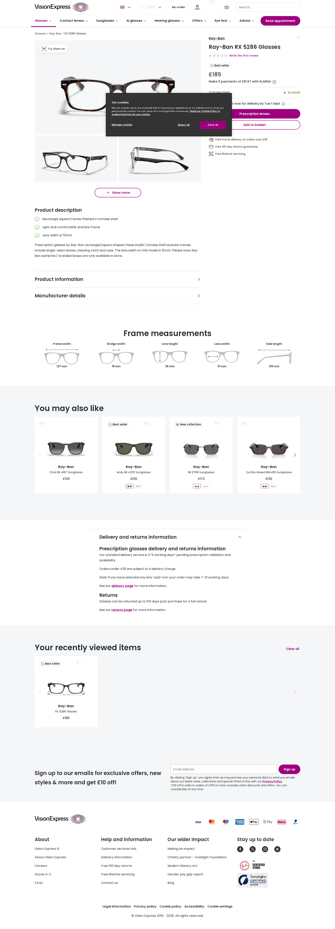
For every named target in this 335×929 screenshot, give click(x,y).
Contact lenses (72, 20)
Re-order (178, 7)
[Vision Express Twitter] (253, 849)
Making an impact (181, 848)
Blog (171, 883)
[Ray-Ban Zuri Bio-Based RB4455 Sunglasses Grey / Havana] (265, 486)
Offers (197, 20)
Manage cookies (122, 124)
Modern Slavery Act (183, 866)
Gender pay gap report (185, 874)
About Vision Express (50, 857)
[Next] (294, 455)
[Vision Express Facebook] (240, 849)
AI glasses (134, 20)
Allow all (213, 124)
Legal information (117, 906)
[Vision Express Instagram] (265, 849)
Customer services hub (118, 848)
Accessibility (194, 906)
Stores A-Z (43, 874)
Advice (244, 20)
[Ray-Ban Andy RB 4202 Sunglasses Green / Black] (129, 486)
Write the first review (243, 55)
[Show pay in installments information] (274, 82)
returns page (121, 610)
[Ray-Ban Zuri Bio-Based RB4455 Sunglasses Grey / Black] (273, 486)
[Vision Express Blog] (277, 849)
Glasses (41, 20)
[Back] (40, 455)
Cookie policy (170, 906)
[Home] (61, 7)
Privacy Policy (272, 781)
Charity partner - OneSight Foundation (197, 857)
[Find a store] (197, 7)
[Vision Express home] (64, 819)
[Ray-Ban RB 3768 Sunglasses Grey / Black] (197, 486)
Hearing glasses (167, 20)
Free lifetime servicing (118, 874)
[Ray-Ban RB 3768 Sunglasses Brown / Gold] (205, 486)
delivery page (122, 586)
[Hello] (151, 7)
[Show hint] (283, 103)
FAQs (39, 883)
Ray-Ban (55, 33)
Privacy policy (145, 906)
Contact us (109, 883)
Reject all (184, 124)
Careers (41, 866)
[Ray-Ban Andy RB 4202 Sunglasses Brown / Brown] (138, 486)
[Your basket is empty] (226, 7)
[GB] (126, 7)
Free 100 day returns (116, 866)
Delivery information (116, 857)
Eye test (221, 20)
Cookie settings (219, 906)
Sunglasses (105, 20)
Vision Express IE (47, 848)
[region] (169, 115)
